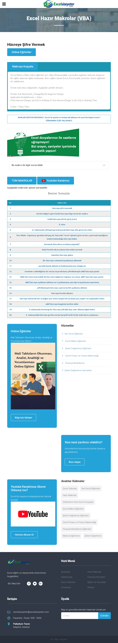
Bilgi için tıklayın (23, 417)
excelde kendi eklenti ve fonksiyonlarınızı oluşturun (62, 266)
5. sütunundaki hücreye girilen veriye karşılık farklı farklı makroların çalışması (62, 315)
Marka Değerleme (71, 536)
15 (10, 288)
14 (10, 282)
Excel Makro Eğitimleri (75, 341)
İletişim (90, 587)
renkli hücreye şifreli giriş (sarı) (62, 219)
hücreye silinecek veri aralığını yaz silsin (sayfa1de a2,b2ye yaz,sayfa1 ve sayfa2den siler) (62, 298)
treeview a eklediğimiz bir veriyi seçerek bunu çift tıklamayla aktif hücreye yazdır (62, 271)
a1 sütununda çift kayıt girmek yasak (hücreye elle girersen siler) (62, 230)
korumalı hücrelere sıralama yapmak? (62, 244)
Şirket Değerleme (93, 536)
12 (10, 271)
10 (10, 260)
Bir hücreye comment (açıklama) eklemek (62, 260)
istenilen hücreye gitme (62, 255)
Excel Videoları (70, 488)
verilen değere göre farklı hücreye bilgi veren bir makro (62, 214)
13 (10, 277)
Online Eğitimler (21, 52)
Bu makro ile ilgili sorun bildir (27, 165)
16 (10, 293)
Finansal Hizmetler (96, 577)
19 (10, 309)
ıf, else (62, 224)
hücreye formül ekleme (62, 293)
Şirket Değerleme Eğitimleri (78, 348)
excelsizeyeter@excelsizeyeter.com (31, 612)
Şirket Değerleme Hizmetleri (78, 370)
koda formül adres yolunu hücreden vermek (62, 249)
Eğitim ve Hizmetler (96, 582)
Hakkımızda (66, 577)
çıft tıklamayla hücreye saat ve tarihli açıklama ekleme (62, 288)
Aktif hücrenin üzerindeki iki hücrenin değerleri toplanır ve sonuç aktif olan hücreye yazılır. (62, 277)
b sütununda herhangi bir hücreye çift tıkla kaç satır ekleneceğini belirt (62, 309)
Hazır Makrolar (69, 495)
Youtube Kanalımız (58, 180)
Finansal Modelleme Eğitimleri (77, 529)
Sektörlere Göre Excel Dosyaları (78, 502)
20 (10, 315)
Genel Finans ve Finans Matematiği (81, 355)
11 (10, 266)
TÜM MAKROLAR (22, 180)
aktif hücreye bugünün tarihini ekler (62, 304)
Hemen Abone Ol (24, 534)
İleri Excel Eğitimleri (74, 333)
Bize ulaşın (75, 462)
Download (66, 587)
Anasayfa (65, 572)
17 (10, 298)
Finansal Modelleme (74, 363)
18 (10, 304)
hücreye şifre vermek (62, 208)
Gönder (104, 615)
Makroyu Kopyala (22, 66)
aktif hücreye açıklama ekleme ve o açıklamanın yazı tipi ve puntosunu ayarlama (62, 282)
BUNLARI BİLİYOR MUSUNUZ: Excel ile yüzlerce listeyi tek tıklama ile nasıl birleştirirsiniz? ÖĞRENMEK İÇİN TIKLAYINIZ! (59, 119)
